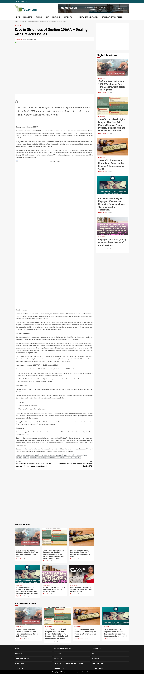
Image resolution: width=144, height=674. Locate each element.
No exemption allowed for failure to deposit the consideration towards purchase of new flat (33, 463)
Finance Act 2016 (68, 455)
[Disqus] (54, 496)
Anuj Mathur (19, 39)
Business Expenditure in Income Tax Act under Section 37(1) (75, 463)
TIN (75, 457)
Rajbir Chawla (20, 558)
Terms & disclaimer (22, 658)
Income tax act (78, 455)
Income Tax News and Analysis (87, 17)
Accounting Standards (62, 648)
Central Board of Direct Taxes (29, 455)
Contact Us (19, 668)
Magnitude (78, 672)
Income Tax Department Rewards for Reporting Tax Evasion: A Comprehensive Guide (81, 537)
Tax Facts (57, 653)
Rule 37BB (42, 457)
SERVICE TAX (68, 17)
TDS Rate (69, 457)
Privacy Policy (20, 663)
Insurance (56, 17)
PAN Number (34, 457)
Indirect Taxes (97, 668)
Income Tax (27, 17)
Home (18, 17)
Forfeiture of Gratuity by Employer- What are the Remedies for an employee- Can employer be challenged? (27, 574)
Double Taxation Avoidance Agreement (50, 455)
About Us (18, 653)
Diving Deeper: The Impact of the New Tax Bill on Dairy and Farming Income (81, 574)
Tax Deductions (61, 457)
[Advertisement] (112, 36)
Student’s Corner (60, 668)
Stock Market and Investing (112, 17)
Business (38, 17)
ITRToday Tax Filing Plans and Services (68, 663)
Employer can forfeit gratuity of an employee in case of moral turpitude (54, 574)
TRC (78, 457)
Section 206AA (50, 457)
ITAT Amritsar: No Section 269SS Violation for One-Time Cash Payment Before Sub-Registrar (27, 537)
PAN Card (26, 457)
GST (47, 17)
